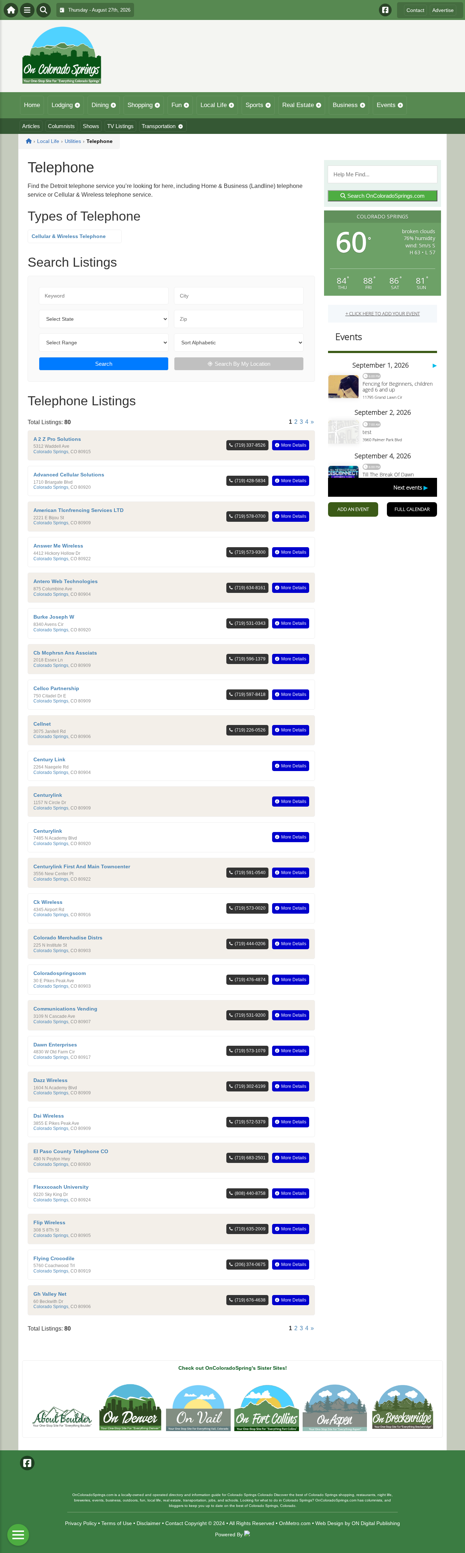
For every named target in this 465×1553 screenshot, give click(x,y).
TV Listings (120, 126)
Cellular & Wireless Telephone (69, 236)
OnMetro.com (295, 1523)
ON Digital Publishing (376, 1523)
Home (32, 105)
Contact (415, 10)
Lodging (62, 105)
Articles (31, 126)
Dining (100, 105)
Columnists (61, 126)
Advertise (443, 10)
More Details (293, 445)
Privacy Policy (81, 1523)
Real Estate (298, 105)
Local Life (214, 105)
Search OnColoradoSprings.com (385, 196)
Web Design (329, 1523)
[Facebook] (385, 10)
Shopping (140, 105)
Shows (91, 126)
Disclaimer (149, 1523)
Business (345, 105)
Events (386, 105)
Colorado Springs (50, 451)
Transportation (158, 126)
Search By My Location (242, 364)
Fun (176, 105)
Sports (254, 105)
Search (103, 364)
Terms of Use (116, 1523)
